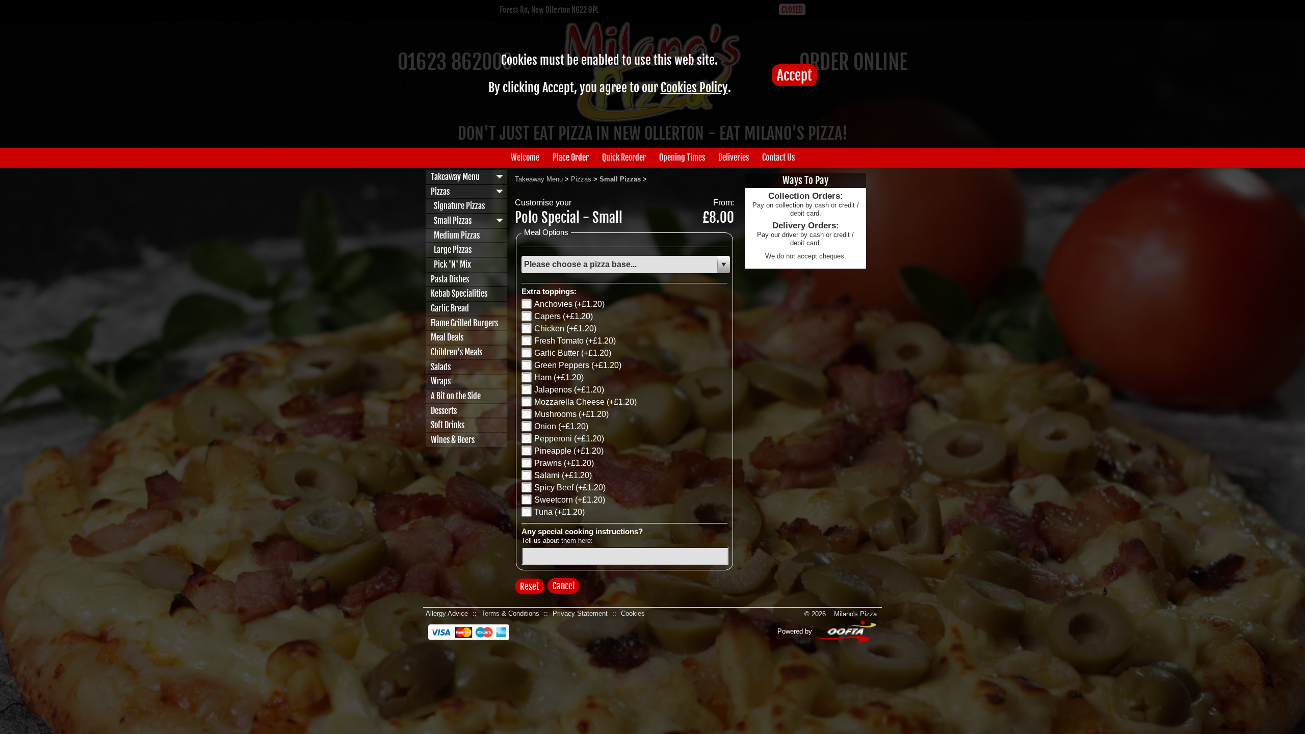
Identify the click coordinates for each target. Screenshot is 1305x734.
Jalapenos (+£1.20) (569, 389)
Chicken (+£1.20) (565, 328)
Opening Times (682, 157)
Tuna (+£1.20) (559, 512)
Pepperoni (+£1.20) (569, 438)
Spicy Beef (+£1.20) (570, 487)
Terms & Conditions (510, 613)
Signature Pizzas (458, 206)
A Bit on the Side (456, 396)
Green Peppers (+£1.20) (577, 365)
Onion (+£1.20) (561, 426)
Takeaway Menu (455, 177)
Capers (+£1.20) (563, 316)
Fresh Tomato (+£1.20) (575, 340)
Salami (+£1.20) (563, 475)
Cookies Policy (694, 87)
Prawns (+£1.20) (564, 463)
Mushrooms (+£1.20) (571, 414)
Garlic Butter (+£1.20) (572, 353)
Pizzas (440, 192)
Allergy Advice (447, 613)
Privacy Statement (580, 613)
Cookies (633, 613)
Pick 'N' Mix (451, 264)
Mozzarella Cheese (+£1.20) (585, 402)
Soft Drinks (447, 425)
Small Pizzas (451, 221)
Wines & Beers (453, 440)
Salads (441, 367)
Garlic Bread (450, 308)
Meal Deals (447, 337)
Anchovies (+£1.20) (569, 304)
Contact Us (778, 157)
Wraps (441, 381)
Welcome (525, 157)
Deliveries (733, 157)
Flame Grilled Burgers (464, 323)
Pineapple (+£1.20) (569, 451)
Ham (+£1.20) (559, 377)
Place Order (571, 157)
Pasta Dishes (450, 279)
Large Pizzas (451, 250)
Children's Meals (456, 352)
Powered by (795, 631)
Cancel (564, 586)
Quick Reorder (624, 157)
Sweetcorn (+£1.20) (569, 499)
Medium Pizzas (455, 235)
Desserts (444, 411)
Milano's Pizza (855, 614)
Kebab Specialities (459, 294)
